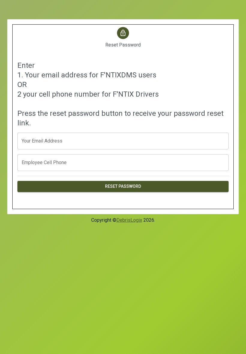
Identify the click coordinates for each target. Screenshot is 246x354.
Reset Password (123, 186)
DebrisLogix (129, 220)
